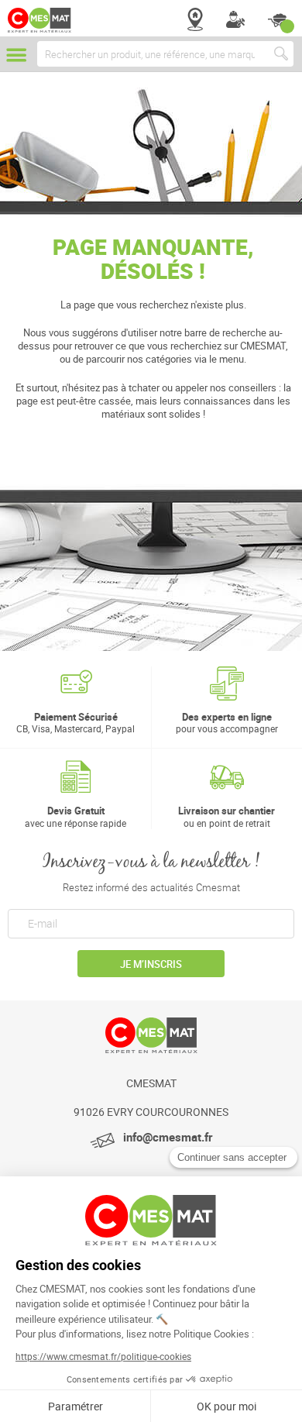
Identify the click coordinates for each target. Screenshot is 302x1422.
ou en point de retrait (226, 816)
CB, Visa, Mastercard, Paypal (75, 722)
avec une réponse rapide (75, 816)
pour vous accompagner (227, 722)
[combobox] (165, 53)
